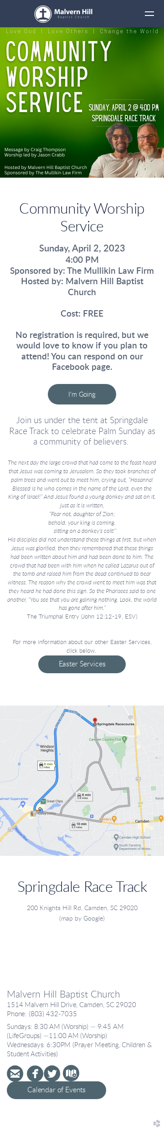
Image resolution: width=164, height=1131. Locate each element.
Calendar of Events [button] (56, 1090)
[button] (82, 394)
